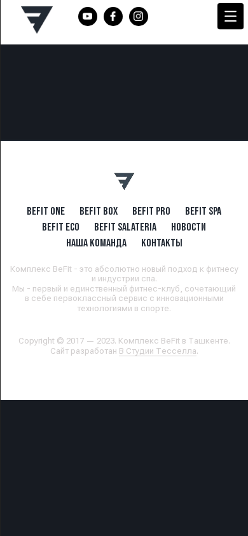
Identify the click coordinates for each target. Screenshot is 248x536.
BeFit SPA (203, 210)
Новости (188, 226)
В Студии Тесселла (157, 351)
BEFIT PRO (151, 210)
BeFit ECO (60, 226)
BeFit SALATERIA (125, 226)
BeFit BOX (98, 210)
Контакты (162, 242)
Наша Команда (96, 242)
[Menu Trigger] (230, 16)
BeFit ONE (46, 210)
